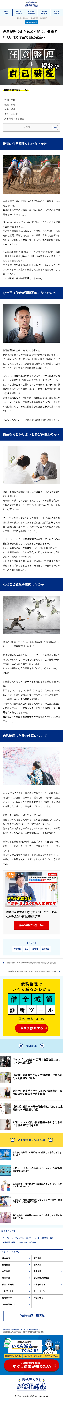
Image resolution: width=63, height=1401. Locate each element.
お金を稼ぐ (38, 1298)
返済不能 (45, 949)
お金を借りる (39, 1284)
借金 (6, 12)
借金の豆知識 (8, 1284)
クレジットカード (32, 1238)
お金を (44, 12)
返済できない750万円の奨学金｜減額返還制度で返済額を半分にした (31, 963)
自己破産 (35, 949)
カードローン (8, 1238)
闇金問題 (6, 1278)
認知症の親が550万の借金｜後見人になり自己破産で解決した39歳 (32, 971)
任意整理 (17, 949)
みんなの (31, 12)
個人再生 (37, 1265)
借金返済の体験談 (41, 1278)
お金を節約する (9, 1304)
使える (19, 12)
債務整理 (6, 1242)
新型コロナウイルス (19, 1242)
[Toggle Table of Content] (53, 127)
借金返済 (6, 1258)
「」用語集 (31, 1316)
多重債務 (37, 1271)
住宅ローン (7, 1298)
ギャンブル (19, 1238)
